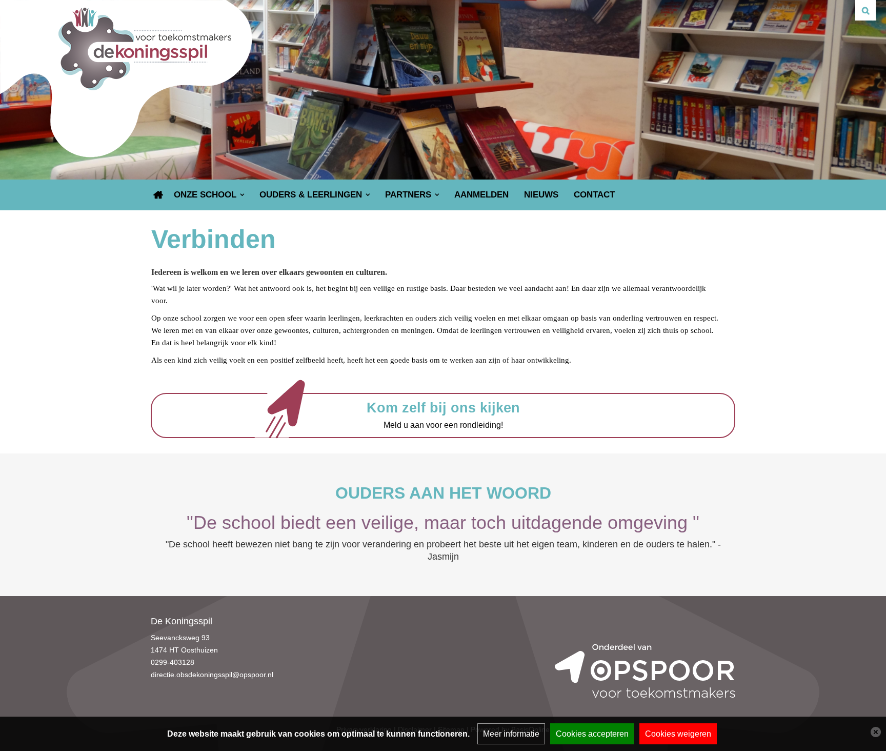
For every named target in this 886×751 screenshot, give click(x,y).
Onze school (205, 195)
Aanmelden (481, 195)
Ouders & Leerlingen (310, 195)
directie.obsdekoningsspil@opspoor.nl (212, 674)
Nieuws (541, 195)
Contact (594, 195)
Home (158, 195)
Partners (408, 195)
